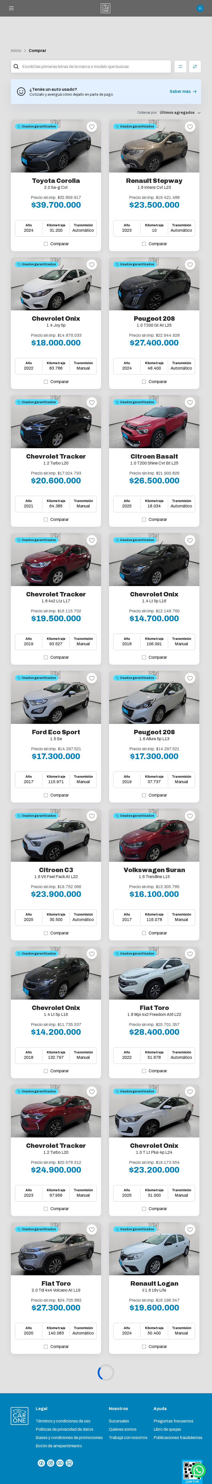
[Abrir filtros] (180, 66)
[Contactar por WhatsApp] (198, 1470)
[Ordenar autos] (195, 66)
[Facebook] (41, 1463)
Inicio (16, 50)
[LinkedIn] (69, 1463)
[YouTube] (60, 1463)
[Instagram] (50, 1463)
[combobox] (95, 66)
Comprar (37, 50)
